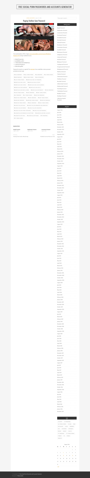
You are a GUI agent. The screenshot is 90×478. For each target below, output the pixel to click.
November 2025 (60, 129)
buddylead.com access (20, 82)
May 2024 (59, 173)
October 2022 (60, 219)
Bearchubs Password (61, 81)
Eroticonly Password (61, 40)
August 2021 (59, 253)
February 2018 (60, 348)
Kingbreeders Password (31, 129)
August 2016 (59, 392)
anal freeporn (18, 74)
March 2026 (59, 122)
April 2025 (59, 146)
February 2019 (60, 319)
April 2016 (59, 401)
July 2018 (59, 336)
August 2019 (59, 312)
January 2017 (60, 380)
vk (64, 435)
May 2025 (59, 144)
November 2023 (60, 188)
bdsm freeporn (18, 77)
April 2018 (59, 343)
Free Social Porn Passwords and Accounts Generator (31, 474)
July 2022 (59, 226)
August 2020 (60, 282)
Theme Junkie (20, 475)
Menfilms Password (61, 93)
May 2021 (59, 260)
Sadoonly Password (61, 42)
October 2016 (60, 387)
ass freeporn (38, 74)
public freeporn (32, 103)
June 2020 (59, 287)
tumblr (60, 435)
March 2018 (59, 346)
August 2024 (60, 166)
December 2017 (60, 353)
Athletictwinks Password (62, 84)
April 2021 (59, 263)
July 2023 (59, 197)
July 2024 (59, 168)
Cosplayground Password (62, 64)
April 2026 (59, 119)
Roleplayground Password (62, 69)
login (66, 426)
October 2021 (60, 248)
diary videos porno (41, 92)
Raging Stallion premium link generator (37, 105)
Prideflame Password (61, 79)
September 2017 (60, 360)
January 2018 (60, 350)
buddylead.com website (37, 90)
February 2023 (60, 209)
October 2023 (60, 190)
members (72, 426)
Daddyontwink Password (62, 86)
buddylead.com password (20, 87)
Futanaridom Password (62, 47)
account (60, 421)
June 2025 (59, 141)
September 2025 (60, 134)
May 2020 (59, 290)
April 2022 (59, 234)
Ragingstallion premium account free (23, 113)
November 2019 (60, 304)
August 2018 (59, 333)
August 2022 (60, 224)
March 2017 (59, 375)
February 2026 (60, 124)
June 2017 (59, 367)
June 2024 (59, 171)
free (74, 424)
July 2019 (59, 314)
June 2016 (59, 397)
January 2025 (60, 154)
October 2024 (60, 161)
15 (72, 455)
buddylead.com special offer (21, 90)
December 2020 (60, 273)
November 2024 (60, 158)
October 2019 (60, 307)
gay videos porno (27, 95)
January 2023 (60, 212)
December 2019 (60, 302)
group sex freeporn (39, 95)
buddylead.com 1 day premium (33, 79)
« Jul (58, 466)
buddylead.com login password (36, 85)
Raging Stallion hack (19, 105)
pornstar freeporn (45, 100)
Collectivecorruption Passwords (61, 99)
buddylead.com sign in (35, 87)
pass (59, 428)
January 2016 (60, 409)
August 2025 (60, 137)
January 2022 (60, 241)
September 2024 (60, 163)
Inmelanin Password (61, 59)
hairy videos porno (43, 97)
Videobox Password (61, 74)
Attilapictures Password (62, 54)
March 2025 (59, 149)
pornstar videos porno (20, 103)
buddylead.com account (34, 82)
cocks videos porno (19, 92)
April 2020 (59, 292)
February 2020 (60, 297)
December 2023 (60, 185)
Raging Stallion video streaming (22, 110)
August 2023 (59, 195)
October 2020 (60, 277)
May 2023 (59, 202)
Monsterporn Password (62, 52)
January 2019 (60, 321)
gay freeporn (17, 95)
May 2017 (59, 370)
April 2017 (59, 372)
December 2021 (60, 243)
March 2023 (59, 207)
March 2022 (59, 236)
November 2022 (60, 217)
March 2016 (59, 404)
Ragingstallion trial (19, 115)
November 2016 (60, 384)
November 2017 (60, 355)
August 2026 (60, 110)
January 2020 (60, 299)
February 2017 (60, 377)
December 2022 (60, 214)
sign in (70, 431)
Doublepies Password (61, 96)
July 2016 (59, 394)
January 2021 (60, 270)
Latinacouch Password (61, 57)
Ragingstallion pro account (42, 113)
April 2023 (59, 205)
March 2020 (59, 294)
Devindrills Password (61, 37)
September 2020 (60, 280)
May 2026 (59, 117)
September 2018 (60, 331)
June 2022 (59, 229)
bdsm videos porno (28, 77)
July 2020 (59, 285)
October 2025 (60, 132)
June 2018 (59, 338)
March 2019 (59, 316)
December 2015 (60, 411)
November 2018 (60, 326)
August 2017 (59, 363)
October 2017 (60, 358)
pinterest (71, 428)
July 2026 (59, 112)
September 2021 (60, 251)
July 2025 (59, 139)
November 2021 (60, 246)
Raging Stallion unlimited (34, 108)
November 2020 (60, 275)
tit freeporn (44, 115)
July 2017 (59, 365)
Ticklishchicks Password (62, 91)
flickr (69, 424)
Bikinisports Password (61, 62)
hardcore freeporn (19, 100)
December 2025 (60, 127)
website (60, 438)
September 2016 (60, 389)
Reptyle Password (16, 129)
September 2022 (60, 222)
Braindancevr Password (62, 45)
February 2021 (60, 268)
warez (68, 435)
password (64, 428)
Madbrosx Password (61, 71)
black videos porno (19, 79)
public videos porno (43, 103)
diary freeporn (30, 92)
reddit (64, 431)
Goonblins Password (61, 50)
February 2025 (60, 151)
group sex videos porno (20, 97)
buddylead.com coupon (20, 85)
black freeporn (39, 77)
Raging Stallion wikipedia (39, 110)
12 (63, 455)
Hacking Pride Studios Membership (20, 136)
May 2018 (59, 341)
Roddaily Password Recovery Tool (47, 136)
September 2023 (60, 192)
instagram (60, 426)
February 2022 (60, 239)
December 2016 (60, 382)
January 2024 (60, 183)
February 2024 (60, 180)
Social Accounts (31, 18)
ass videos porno (48, 74)
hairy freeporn (32, 97)
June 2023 (59, 200)
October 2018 (60, 329)
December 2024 (60, 156)
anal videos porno (28, 74)
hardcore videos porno (32, 100)
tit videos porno (18, 118)
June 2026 (59, 115)
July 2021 (59, 256)
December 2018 (60, 324)
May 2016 (59, 399)
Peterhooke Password (61, 35)
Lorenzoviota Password (46, 129)
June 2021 (59, 258)
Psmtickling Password (61, 88)
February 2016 (60, 406)
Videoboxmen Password (62, 76)
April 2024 (59, 175)
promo (59, 431)
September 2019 (60, 309)
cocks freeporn (49, 90)
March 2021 (59, 265)
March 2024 (59, 178)
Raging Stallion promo (20, 108)
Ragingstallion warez (33, 115)
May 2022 (59, 231)
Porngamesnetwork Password (63, 67)
